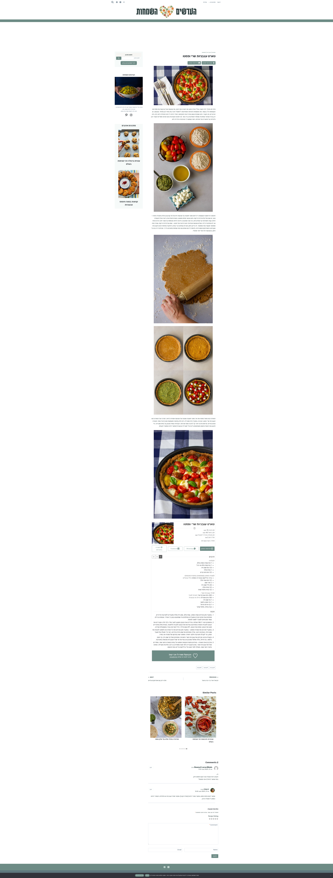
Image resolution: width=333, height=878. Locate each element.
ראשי (219, 2)
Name (215, 850)
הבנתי (147, 875)
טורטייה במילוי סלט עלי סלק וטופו (167, 739)
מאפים (213, 52)
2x (157, 557)
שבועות (199, 667)
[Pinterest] (116, 2)
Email (179, 850)
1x (160, 557)
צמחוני (206, 667)
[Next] (153, 722)
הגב (151, 767)
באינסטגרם (173, 657)
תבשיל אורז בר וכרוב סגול (210, 679)
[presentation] (200, 717)
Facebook (174, 548)
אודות (205, 2)
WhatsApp (190, 548)
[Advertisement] (166, 35)
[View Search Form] (112, 2)
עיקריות (209, 52)
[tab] (186, 748)
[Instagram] (120, 2)
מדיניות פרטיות (139, 875)
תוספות (204, 52)
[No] (331, 875)
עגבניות (212, 667)
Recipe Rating (213, 816)
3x (154, 557)
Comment (213, 825)
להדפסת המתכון (193, 63)
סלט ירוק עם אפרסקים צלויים (157, 679)
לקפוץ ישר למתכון (207, 63)
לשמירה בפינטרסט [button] (159, 549)
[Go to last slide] (213, 722)
